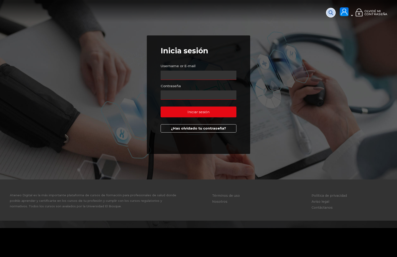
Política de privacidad (329, 195)
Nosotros (219, 201)
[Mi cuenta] (347, 12)
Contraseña (171, 86)
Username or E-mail (178, 66)
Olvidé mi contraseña (375, 12)
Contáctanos (322, 207)
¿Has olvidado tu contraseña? (198, 128)
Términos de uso (226, 195)
